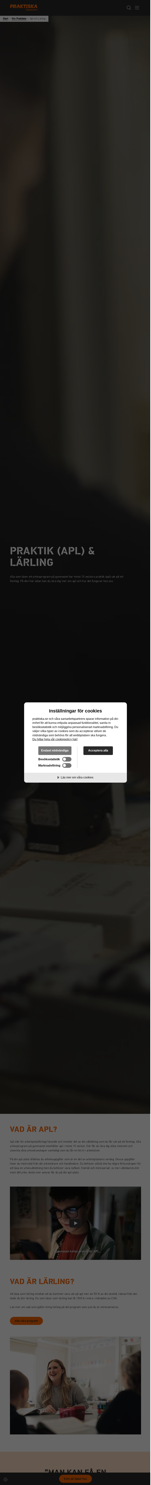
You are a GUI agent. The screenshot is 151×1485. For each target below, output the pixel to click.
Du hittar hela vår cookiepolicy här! (55, 739)
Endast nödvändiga (55, 750)
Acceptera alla (98, 750)
